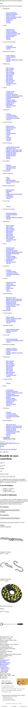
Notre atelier (3, 661)
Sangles (8, 179)
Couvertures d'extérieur (12, 116)
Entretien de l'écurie (11, 154)
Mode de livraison (4, 664)
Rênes (7, 192)
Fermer (2, 525)
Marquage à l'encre (11, 168)
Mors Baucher (9, 75)
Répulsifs (8, 98)
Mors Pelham (9, 79)
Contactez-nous (4, 667)
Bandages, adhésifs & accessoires (14, 59)
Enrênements (9, 19)
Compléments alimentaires (12, 97)
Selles (7, 177)
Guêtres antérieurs (10, 55)
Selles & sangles (10, 317)
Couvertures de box (11, 115)
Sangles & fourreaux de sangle (13, 17)
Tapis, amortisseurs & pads (12, 181)
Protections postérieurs (11, 214)
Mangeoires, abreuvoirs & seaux (14, 150)
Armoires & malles (10, 155)
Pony (14, 438)
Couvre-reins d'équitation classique (14, 340)
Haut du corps (9, 129)
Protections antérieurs (11, 213)
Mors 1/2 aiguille (10, 73)
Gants (7, 136)
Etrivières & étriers (10, 15)
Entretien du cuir (10, 103)
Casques (8, 134)
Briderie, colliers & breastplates (14, 318)
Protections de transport (12, 94)
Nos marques (3, 665)
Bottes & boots (10, 126)
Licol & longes (10, 93)
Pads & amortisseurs (11, 18)
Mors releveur (9, 77)
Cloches (8, 58)
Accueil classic (6, 310)
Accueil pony (6, 437)
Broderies (8, 165)
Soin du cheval (4, 671)
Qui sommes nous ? (5, 660)
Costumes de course (11, 47)
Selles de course (10, 29)
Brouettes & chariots (11, 152)
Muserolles (9, 191)
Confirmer (3, 512)
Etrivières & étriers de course (13, 33)
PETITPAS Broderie (5, 662)
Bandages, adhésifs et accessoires (14, 217)
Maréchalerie (9, 104)
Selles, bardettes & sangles (12, 329)
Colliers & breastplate (11, 32)
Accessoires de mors (11, 83)
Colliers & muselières (11, 101)
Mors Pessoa (9, 76)
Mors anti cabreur (10, 80)
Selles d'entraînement (11, 12)
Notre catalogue (4, 669)
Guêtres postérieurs (11, 57)
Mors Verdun (9, 70)
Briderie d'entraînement (12, 14)
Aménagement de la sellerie (13, 147)
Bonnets (8, 21)
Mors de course (10, 68)
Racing (5, 438)
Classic (9, 438)
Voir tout (8, 22)
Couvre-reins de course (12, 339)
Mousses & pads (10, 36)
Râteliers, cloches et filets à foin (14, 151)
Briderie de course (10, 30)
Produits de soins (10, 91)
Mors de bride (9, 82)
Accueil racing (6, 170)
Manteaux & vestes (11, 127)
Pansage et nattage (10, 100)
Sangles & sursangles (11, 35)
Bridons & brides (10, 189)
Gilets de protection (11, 133)
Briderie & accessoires (11, 331)
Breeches (8, 130)
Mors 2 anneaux (10, 69)
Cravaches (8, 139)
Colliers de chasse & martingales (14, 194)
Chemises (8, 113)
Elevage (8, 157)
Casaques (8, 137)
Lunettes (8, 131)
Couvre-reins (9, 46)
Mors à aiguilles (10, 72)
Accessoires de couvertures (13, 118)
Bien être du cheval (11, 105)
